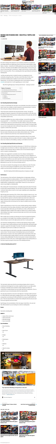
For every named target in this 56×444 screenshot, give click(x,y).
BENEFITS (6, 97)
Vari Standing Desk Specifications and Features (11, 91)
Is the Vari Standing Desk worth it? (9, 94)
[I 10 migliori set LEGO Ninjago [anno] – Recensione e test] (15, 7)
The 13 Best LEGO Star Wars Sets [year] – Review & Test (9, 422)
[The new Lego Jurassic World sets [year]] (46, 94)
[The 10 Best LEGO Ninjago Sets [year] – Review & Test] (28, 415)
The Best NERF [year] (42, 117)
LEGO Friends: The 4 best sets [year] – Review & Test (27, 436)
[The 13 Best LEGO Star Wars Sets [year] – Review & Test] (9, 415)
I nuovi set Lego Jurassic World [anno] (46, 13)
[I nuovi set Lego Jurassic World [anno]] (47, 8)
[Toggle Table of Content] (20, 88)
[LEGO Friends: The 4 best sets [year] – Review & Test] (28, 429)
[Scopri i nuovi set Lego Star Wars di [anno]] (26, 7)
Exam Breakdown (7, 98)
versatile (2, 82)
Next (55, 9)
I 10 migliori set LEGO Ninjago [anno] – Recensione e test (15, 11)
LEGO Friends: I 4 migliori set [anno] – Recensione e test (36, 11)
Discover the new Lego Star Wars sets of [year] (9, 436)
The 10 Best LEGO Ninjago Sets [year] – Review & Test (27, 422)
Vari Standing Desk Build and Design (9, 89)
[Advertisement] (28, 24)
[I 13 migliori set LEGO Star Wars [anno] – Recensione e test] (5, 7)
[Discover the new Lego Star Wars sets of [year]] (9, 429)
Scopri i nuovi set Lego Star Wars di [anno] (26, 11)
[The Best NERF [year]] (46, 109)
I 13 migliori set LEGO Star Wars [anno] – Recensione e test (5, 11)
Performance (4, 92)
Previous (0, 9)
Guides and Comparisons (5, 419)
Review (5, 95)
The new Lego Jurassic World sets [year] (46, 101)
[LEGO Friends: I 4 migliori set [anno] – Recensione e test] (37, 7)
